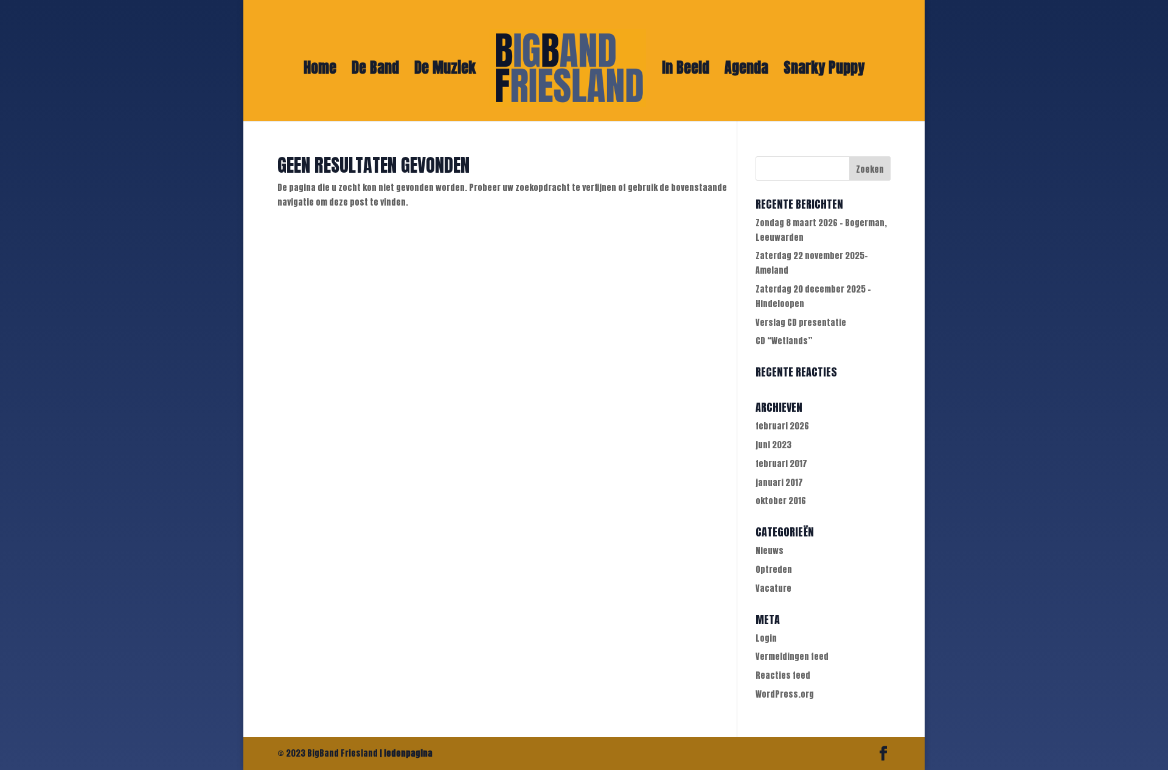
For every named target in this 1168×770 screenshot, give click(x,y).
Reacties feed (783, 675)
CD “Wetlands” (784, 341)
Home (320, 70)
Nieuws (770, 550)
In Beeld (685, 70)
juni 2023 (773, 445)
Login (766, 638)
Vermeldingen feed (792, 656)
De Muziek (445, 70)
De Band (375, 70)
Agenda (746, 70)
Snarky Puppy (824, 70)
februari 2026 (782, 426)
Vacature (773, 588)
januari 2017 (779, 482)
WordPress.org (785, 694)
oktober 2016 (781, 500)
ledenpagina (408, 753)
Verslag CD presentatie (801, 322)
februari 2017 (781, 463)
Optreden (774, 569)
